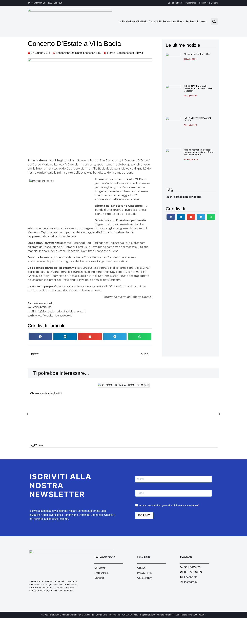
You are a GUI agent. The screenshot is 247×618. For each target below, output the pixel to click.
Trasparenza (190, 3)
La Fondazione (175, 3)
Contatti (214, 3)
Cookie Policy (144, 577)
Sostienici (203, 3)
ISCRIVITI (144, 515)
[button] (214, 21)
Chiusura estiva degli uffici (197, 54)
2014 (170, 196)
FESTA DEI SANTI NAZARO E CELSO (197, 119)
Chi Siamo (99, 567)
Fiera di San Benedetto (121, 52)
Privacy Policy (144, 572)
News (203, 21)
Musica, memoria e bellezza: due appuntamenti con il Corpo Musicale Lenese (199, 152)
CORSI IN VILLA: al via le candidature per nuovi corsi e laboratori (198, 88)
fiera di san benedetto (187, 196)
